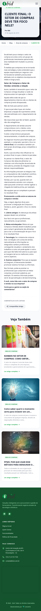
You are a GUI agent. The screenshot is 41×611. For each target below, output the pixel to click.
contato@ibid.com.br (13, 561)
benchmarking (30, 278)
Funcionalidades (7, 533)
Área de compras (22, 43)
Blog (10, 43)
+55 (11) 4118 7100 (12, 557)
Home (4, 43)
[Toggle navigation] (37, 4)
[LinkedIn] (4, 514)
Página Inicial (6, 526)
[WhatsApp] (10, 514)
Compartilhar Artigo (16, 306)
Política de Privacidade (9, 537)
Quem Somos (6, 530)
